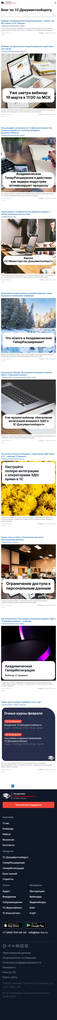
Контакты (8, 845)
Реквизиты (9, 967)
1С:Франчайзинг (12, 907)
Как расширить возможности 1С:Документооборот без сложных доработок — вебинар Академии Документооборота (26, 130)
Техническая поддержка (28, 805)
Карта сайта (10, 977)
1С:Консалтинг (11, 913)
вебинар (22, 26)
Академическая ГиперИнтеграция (22, 377)
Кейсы (6, 834)
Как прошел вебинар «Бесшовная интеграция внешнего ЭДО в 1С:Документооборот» (26, 373)
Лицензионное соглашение (19, 957)
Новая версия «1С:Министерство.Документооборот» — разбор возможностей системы (26, 213)
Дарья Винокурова (50, 33)
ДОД (14, 216)
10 (28, 786)
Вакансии (8, 839)
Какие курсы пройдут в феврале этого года (21, 702)
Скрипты (8, 879)
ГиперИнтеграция (13, 868)
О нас (6, 823)
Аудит (6, 891)
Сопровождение (12, 902)
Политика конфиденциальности (22, 962)
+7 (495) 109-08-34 (14, 932)
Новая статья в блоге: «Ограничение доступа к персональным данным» (22, 538)
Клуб (33, 913)
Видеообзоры (38, 902)
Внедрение (9, 896)
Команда (8, 828)
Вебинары (36, 896)
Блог (32, 907)
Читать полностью (6, 33)
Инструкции (37, 891)
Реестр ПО (9, 972)
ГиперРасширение (14, 862)
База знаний (10, 873)
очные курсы (22, 704)
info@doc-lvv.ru (38, 932)
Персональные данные (17, 952)
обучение (15, 542)
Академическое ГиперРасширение (10, 26)
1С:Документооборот (6, 216)
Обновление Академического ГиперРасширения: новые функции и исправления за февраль (26, 294)
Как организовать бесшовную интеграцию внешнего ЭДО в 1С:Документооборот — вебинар (28, 620)
